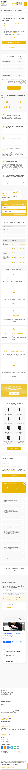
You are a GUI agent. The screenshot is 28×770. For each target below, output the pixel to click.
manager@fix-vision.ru (6, 726)
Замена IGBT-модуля (6, 75)
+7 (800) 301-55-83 (17, 2)
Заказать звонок (14, 393)
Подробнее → (22, 244)
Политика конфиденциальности (14, 757)
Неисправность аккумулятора (5, 244)
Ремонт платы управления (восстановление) (7, 68)
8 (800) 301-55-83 (5, 719)
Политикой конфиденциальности (14, 594)
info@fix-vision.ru (5, 723)
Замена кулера (5, 64)
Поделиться (2, 747)
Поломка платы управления (5, 262)
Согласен (24, 766)
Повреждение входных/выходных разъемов (6, 257)
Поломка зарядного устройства (6, 248)
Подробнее (14, 285)
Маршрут (8, 641)
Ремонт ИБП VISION (5, 704)
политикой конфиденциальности (19, 214)
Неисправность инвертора (5, 253)
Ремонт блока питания (6, 61)
